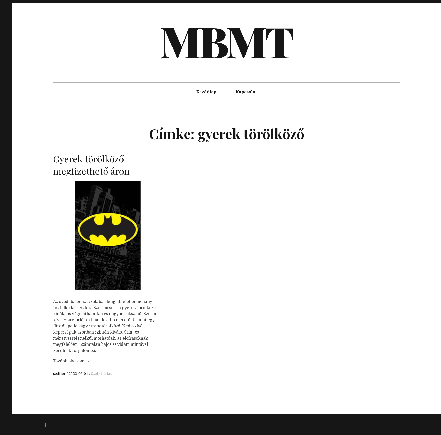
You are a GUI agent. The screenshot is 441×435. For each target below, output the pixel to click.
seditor (60, 373)
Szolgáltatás (101, 373)
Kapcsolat (246, 92)
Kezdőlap (206, 92)
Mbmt (226, 40)
